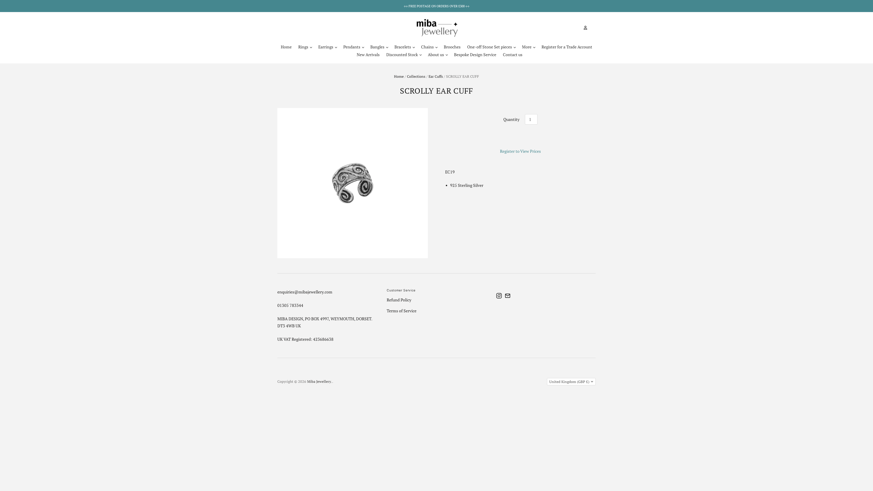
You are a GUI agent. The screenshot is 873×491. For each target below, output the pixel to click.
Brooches (452, 47)
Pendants (352, 47)
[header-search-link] (577, 27)
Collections (416, 76)
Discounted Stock (402, 54)
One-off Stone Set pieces (490, 47)
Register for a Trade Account (567, 47)
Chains (428, 47)
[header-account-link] (583, 27)
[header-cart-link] (592, 27)
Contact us (512, 54)
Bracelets (403, 47)
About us (436, 54)
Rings (303, 47)
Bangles (377, 47)
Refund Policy (399, 300)
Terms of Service (401, 310)
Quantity (511, 119)
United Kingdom (569, 381)
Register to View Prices (520, 151)
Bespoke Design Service (475, 54)
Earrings (326, 47)
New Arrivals (368, 54)
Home (286, 47)
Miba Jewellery (319, 381)
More (527, 47)
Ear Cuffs (436, 76)
